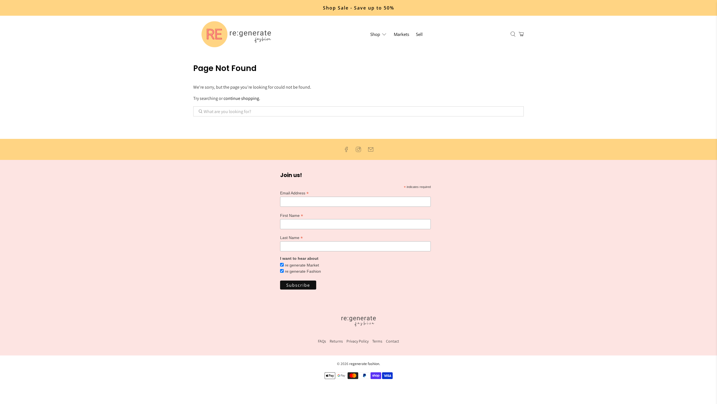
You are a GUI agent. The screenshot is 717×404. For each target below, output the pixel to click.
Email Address (294, 193)
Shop (375, 34)
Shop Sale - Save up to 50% (358, 8)
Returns (336, 341)
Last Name (291, 237)
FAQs (322, 341)
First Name (291, 215)
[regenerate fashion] (239, 34)
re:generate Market (302, 265)
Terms (377, 341)
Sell (419, 34)
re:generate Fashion (303, 271)
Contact (392, 341)
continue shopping (241, 98)
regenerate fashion (364, 363)
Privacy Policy (357, 341)
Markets (401, 34)
